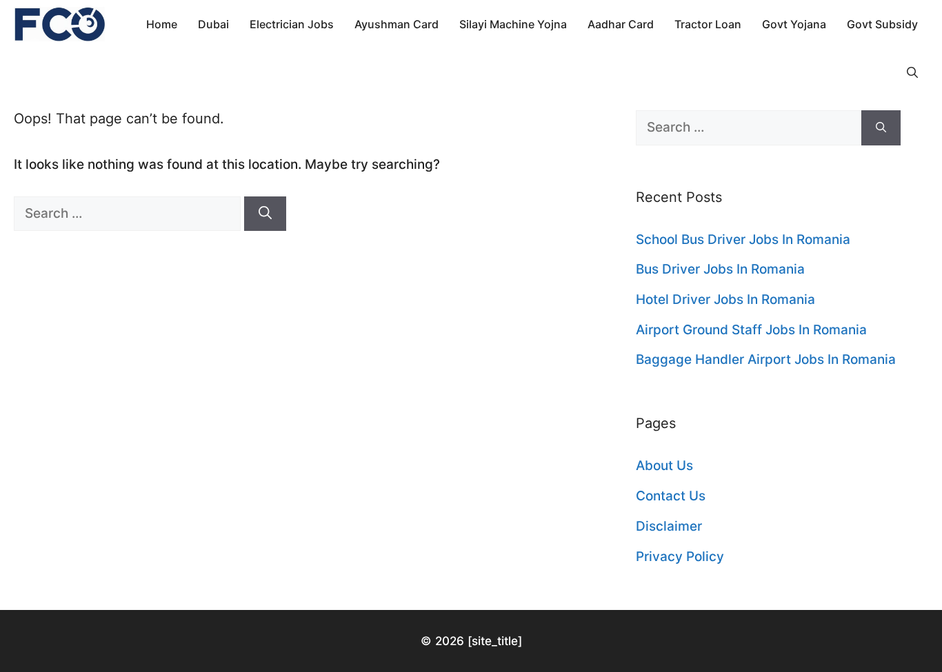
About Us (664, 466)
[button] (912, 72)
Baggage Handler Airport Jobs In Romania (766, 359)
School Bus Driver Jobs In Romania (743, 239)
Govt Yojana (794, 24)
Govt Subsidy (882, 24)
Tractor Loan (707, 24)
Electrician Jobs (292, 24)
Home (161, 24)
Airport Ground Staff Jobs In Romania (751, 330)
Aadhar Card (621, 24)
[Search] (265, 214)
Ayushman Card (396, 24)
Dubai (213, 24)
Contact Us (670, 496)
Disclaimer (669, 526)
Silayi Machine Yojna (513, 24)
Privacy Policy (680, 556)
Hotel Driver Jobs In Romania (725, 299)
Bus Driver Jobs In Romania (720, 269)
